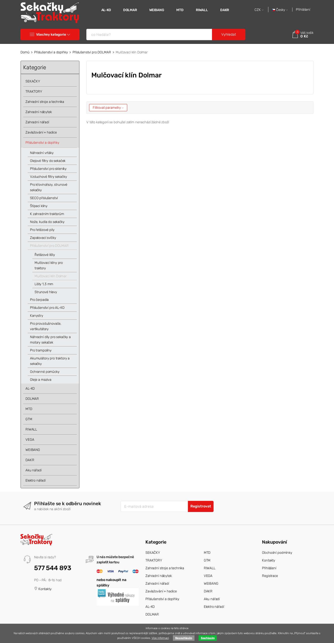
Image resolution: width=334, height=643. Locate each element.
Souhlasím (208, 638)
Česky (280, 10)
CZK (258, 10)
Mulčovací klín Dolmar (51, 276)
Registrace (270, 576)
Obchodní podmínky (277, 553)
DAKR (224, 10)
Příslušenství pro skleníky (48, 169)
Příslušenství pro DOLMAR (91, 52)
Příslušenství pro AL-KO (47, 308)
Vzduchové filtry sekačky (48, 177)
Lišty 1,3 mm (44, 284)
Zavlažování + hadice (41, 132)
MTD (180, 10)
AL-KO (106, 10)
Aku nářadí (33, 470)
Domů (24, 52)
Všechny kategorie (51, 34)
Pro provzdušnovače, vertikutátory (45, 326)
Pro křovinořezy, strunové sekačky (48, 187)
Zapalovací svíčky (43, 238)
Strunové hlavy (46, 292)
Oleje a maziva (40, 380)
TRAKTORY (33, 91)
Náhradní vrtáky (42, 153)
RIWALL (202, 10)
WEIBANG (156, 10)
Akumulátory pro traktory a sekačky (50, 361)
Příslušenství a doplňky (51, 52)
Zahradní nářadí (37, 122)
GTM (28, 419)
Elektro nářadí (35, 480)
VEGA (29, 440)
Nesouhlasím (183, 638)
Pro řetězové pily (42, 230)
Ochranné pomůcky (45, 372)
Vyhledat (228, 34)
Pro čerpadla (39, 300)
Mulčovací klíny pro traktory (49, 265)
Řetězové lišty (45, 255)
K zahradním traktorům (47, 214)
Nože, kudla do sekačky (47, 222)
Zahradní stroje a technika (44, 102)
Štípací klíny (38, 206)
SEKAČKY (32, 81)
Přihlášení (303, 9)
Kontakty (44, 589)
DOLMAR (130, 10)
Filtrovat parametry (107, 108)
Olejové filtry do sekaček (47, 161)
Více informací (160, 638)
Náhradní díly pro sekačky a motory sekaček (50, 339)
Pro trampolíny (41, 350)
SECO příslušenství (44, 198)
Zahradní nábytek (38, 112)
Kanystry (36, 316)
